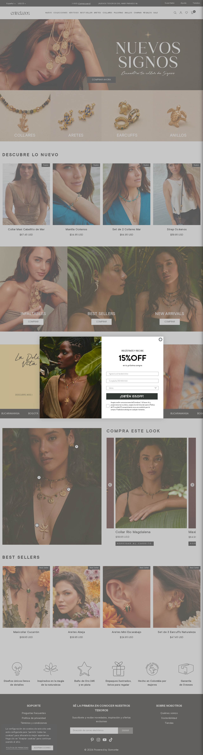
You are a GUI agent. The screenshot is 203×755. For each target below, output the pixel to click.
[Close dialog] (160, 339)
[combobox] (131, 388)
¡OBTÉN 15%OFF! (132, 396)
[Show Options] (155, 388)
